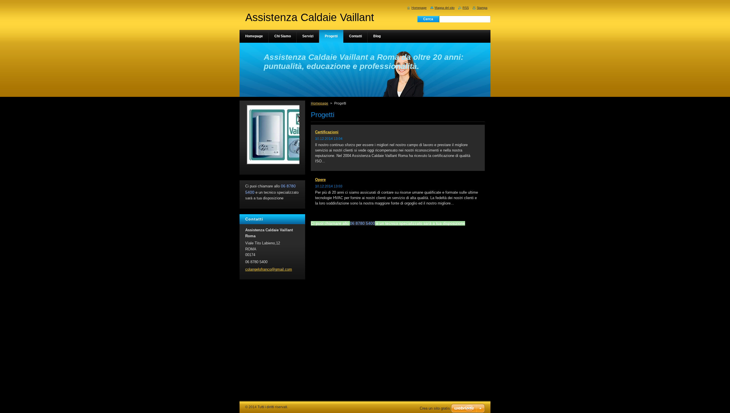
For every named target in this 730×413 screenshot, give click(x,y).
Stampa (482, 7)
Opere (320, 179)
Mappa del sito (445, 7)
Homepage (319, 103)
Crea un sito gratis (435, 408)
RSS (466, 7)
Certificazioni (326, 132)
